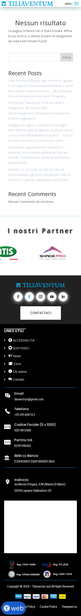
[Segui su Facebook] (18, 296)
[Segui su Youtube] (51, 296)
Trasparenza (69, 607)
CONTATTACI (40, 313)
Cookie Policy (48, 607)
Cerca (67, 57)
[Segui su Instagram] (40, 296)
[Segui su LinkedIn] (63, 296)
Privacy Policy (26, 607)
